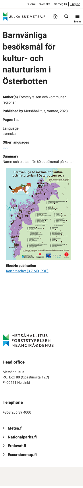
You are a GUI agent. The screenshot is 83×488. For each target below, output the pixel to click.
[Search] (66, 16)
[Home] (55, 16)
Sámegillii (60, 4)
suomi (7, 147)
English (75, 4)
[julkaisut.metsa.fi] (28, 340)
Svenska (44, 4)
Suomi (31, 4)
